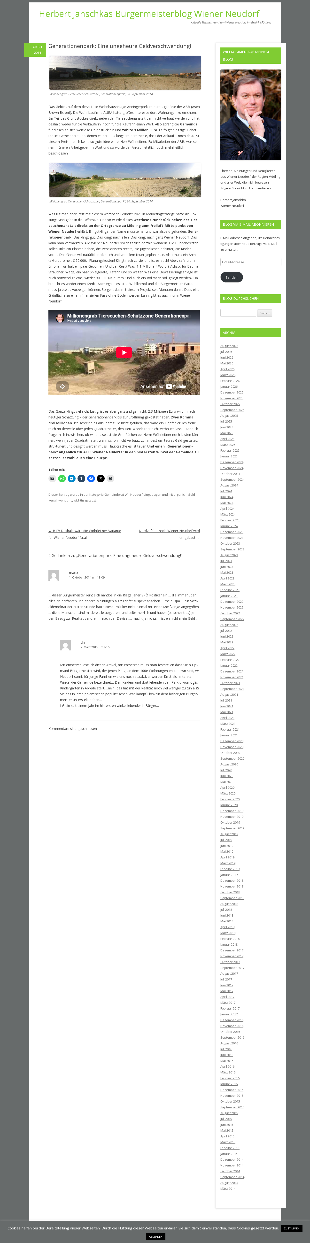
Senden (232, 277)
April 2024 (227, 508)
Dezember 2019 (231, 811)
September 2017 (232, 967)
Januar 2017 (229, 1014)
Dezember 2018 (231, 880)
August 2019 (229, 834)
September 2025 (232, 410)
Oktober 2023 (230, 543)
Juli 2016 (226, 1049)
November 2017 (231, 956)
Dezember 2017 (231, 950)
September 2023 (232, 549)
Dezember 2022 (231, 601)
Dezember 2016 (231, 1020)
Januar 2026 (229, 386)
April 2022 (227, 648)
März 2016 (227, 1072)
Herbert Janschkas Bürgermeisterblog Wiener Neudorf (149, 13)
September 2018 (232, 898)
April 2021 (227, 718)
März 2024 (227, 514)
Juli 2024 (226, 491)
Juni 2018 (226, 915)
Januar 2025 (229, 456)
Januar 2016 (229, 1084)
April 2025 (227, 439)
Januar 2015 (229, 1153)
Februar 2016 (230, 1078)
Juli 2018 (226, 909)
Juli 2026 (226, 351)
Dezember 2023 (231, 532)
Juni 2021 (226, 706)
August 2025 (229, 415)
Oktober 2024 (230, 473)
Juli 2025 (226, 421)
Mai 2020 (226, 782)
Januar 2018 (229, 944)
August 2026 (229, 346)
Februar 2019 (230, 869)
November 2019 (231, 816)
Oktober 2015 (230, 1101)
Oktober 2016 (230, 1031)
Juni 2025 (226, 427)
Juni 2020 (226, 776)
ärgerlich (180, 494)
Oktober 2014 (230, 1171)
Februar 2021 (230, 729)
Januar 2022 (229, 665)
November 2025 (231, 398)
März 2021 (227, 723)
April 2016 (227, 1066)
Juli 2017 (226, 979)
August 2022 (229, 625)
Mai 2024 (226, 503)
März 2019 (227, 863)
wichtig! (79, 500)
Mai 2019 (226, 851)
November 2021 (231, 677)
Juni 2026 (226, 357)
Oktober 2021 (230, 683)
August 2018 (229, 904)
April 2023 (227, 578)
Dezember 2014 (231, 1159)
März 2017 (227, 1002)
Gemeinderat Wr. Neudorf (123, 494)
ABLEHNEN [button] (156, 1236)
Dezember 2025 (231, 392)
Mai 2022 (226, 642)
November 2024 (231, 468)
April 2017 (227, 997)
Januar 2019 (229, 874)
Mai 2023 (226, 572)
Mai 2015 (226, 1130)
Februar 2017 (230, 1008)
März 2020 (227, 793)
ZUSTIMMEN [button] (292, 1228)
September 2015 (232, 1107)
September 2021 (232, 689)
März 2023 (227, 584)
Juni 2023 (226, 566)
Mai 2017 (226, 991)
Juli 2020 (226, 770)
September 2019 (232, 828)
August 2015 (229, 1113)
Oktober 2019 (230, 822)
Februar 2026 (230, 380)
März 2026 (227, 375)
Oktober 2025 (230, 404)
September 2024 (232, 479)
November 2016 (231, 1026)
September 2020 (232, 758)
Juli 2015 (226, 1119)
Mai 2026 (226, 363)
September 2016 (232, 1037)
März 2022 (227, 654)
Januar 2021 (229, 735)
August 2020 (229, 764)
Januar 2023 (229, 596)
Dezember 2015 (231, 1090)
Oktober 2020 (230, 752)
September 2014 (232, 1177)
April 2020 (227, 787)
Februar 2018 (230, 938)
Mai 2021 (226, 712)
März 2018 (227, 933)
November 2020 (231, 747)
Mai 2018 (226, 921)
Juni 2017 (226, 985)
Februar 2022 (230, 659)
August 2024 (229, 485)
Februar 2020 (230, 799)
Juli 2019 (226, 840)
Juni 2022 (226, 636)
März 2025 (227, 444)
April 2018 (227, 927)
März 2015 (227, 1142)
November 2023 (231, 537)
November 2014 (231, 1165)
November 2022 (231, 607)
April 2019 (227, 857)
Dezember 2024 (231, 462)
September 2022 (232, 619)
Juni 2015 (226, 1124)
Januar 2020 (229, 805)
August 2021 (229, 694)
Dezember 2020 (231, 741)
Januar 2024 (229, 526)
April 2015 (227, 1136)
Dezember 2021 (231, 671)
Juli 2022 (226, 630)
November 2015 (231, 1095)
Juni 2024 (226, 497)
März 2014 (227, 1188)
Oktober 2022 (230, 613)
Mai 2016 (226, 1060)
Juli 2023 (226, 561)
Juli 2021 (226, 700)
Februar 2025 (230, 450)
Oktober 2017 (230, 962)
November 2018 (231, 886)
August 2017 (229, 973)
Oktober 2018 (230, 892)
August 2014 (229, 1183)
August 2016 (229, 1043)
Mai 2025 (226, 433)
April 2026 (227, 369)
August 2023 (229, 555)
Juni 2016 (226, 1055)
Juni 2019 (226, 845)
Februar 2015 (230, 1148)
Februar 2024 (230, 520)
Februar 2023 (230, 590)
